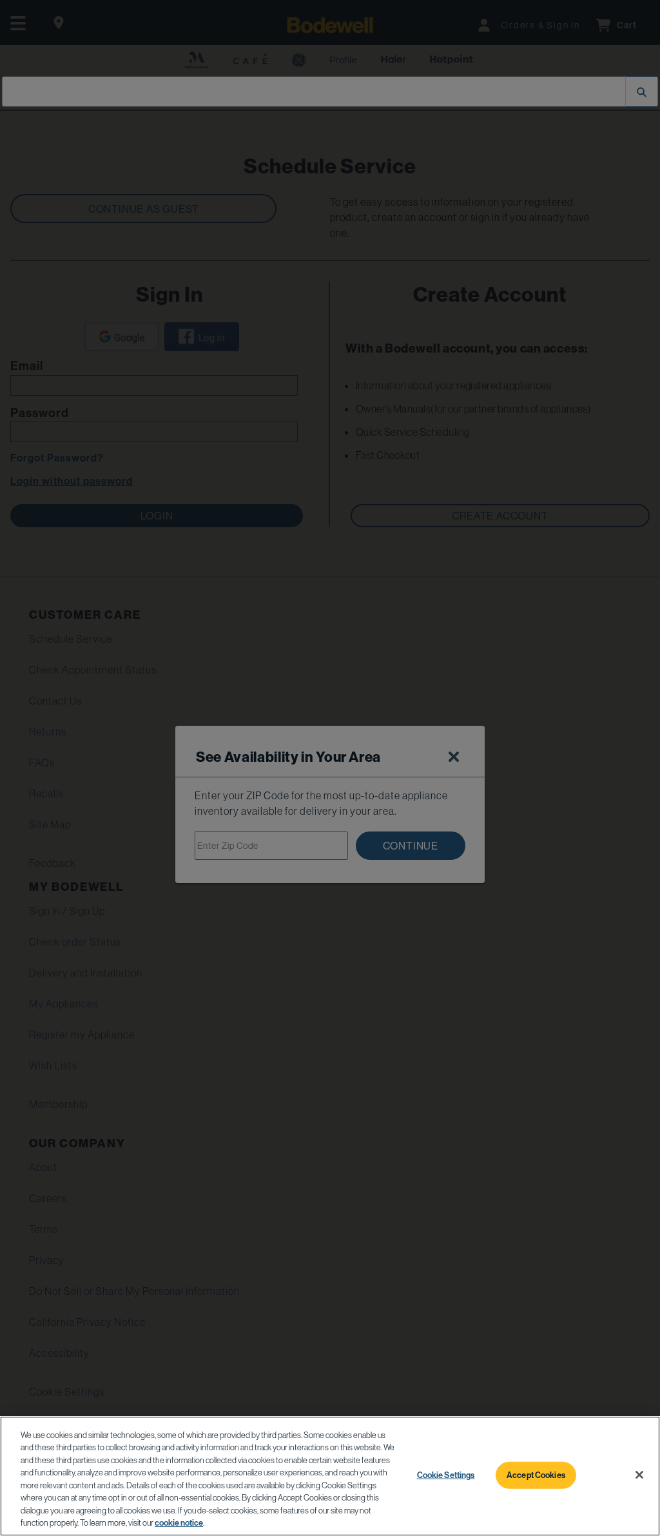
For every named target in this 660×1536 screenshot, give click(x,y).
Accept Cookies (536, 1475)
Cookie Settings (446, 1475)
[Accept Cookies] (639, 1475)
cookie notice (179, 1522)
